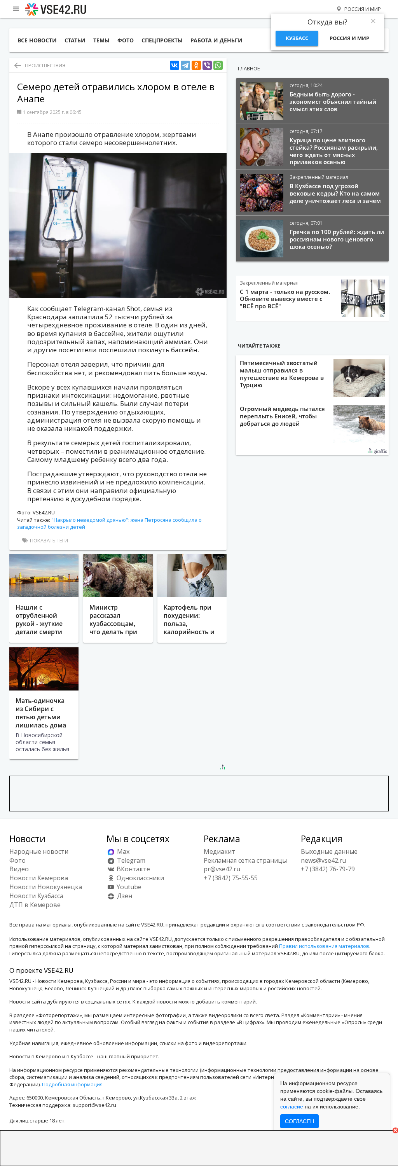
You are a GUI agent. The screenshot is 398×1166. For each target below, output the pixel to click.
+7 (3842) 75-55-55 (231, 878)
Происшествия (45, 65)
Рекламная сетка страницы (245, 860)
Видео (19, 869)
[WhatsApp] (218, 65)
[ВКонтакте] (174, 65)
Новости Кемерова (38, 878)
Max (122, 851)
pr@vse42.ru (222, 869)
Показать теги (48, 540)
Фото (17, 860)
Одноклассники (139, 878)
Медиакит (219, 851)
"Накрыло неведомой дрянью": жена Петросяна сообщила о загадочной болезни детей (109, 523)
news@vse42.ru (323, 860)
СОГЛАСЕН (299, 1121)
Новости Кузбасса (36, 896)
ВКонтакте (132, 869)
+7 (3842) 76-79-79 (328, 869)
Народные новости (38, 851)
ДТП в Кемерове (35, 904)
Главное (249, 68)
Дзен (123, 896)
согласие (291, 1106)
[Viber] (207, 65)
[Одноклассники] (196, 65)
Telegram (130, 860)
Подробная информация (72, 1084)
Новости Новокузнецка (45, 887)
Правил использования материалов (324, 945)
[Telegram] (185, 65)
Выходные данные (329, 851)
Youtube (128, 887)
